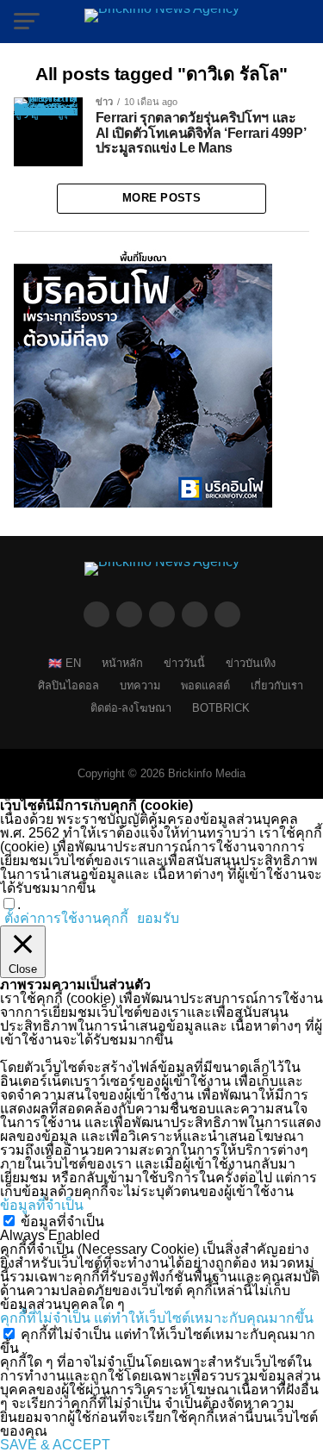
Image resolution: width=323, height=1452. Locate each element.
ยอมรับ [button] (158, 918)
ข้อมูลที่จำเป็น (62, 1221)
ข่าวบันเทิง (251, 663)
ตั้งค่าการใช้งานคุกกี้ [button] (66, 918)
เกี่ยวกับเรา (277, 685)
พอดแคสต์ (205, 685)
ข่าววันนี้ (184, 663)
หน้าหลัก (122, 663)
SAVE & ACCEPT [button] (55, 1444)
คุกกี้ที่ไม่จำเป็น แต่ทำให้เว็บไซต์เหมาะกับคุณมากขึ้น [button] (157, 1318)
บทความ (140, 685)
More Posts (161, 197)
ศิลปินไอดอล (68, 685)
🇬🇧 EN (64, 663)
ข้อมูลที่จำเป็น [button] (42, 1205)
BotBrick (221, 707)
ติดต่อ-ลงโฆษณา (130, 707)
